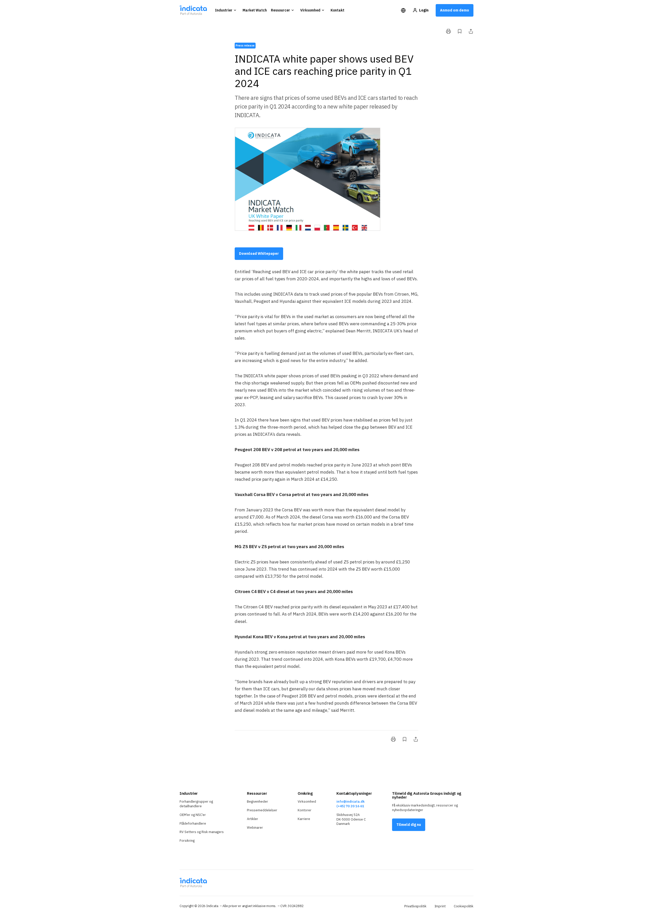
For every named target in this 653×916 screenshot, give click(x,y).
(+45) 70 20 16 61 (350, 806)
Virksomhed (310, 10)
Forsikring (187, 840)
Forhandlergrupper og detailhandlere (196, 803)
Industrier (223, 10)
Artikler (252, 819)
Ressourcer (280, 10)
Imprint (440, 906)
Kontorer (304, 810)
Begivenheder (257, 801)
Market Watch (255, 10)
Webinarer (255, 827)
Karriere (304, 819)
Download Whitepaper (259, 253)
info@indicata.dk (350, 801)
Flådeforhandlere (193, 823)
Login (424, 10)
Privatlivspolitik (415, 906)
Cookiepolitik (463, 906)
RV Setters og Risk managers (202, 832)
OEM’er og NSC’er (193, 815)
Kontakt (337, 10)
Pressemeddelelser (262, 810)
